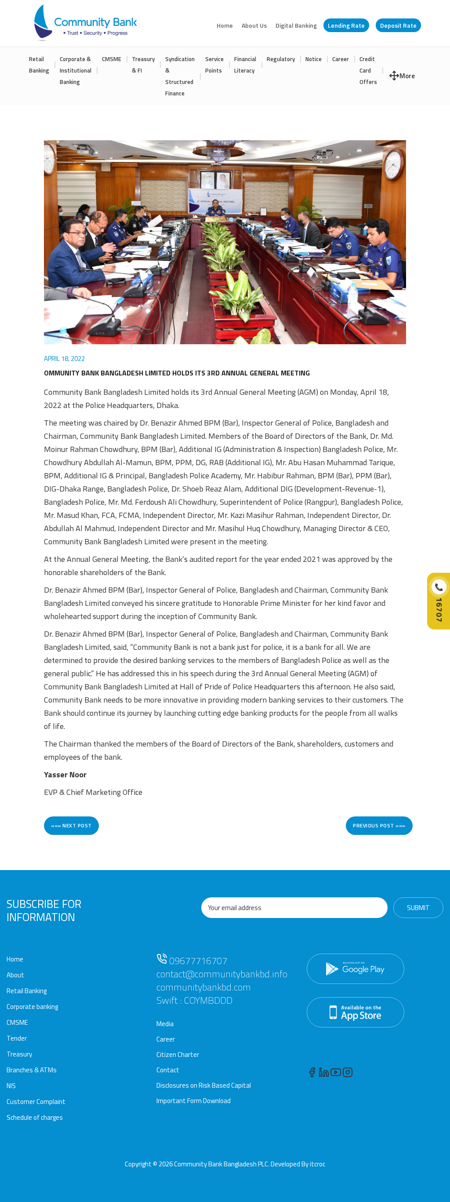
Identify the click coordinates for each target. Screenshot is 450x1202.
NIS (11, 1086)
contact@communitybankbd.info (221, 973)
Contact (167, 1070)
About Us (254, 25)
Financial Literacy (245, 65)
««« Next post (71, 825)
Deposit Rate (398, 25)
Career (340, 59)
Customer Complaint (36, 1101)
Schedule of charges (35, 1117)
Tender (17, 1038)
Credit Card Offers (368, 70)
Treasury (19, 1054)
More (407, 76)
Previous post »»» (379, 825)
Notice (313, 59)
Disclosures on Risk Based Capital (203, 1085)
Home (225, 25)
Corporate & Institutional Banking (75, 70)
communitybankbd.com (203, 987)
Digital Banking (296, 25)
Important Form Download (193, 1101)
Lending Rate (346, 25)
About (15, 975)
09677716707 (197, 960)
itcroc (317, 1164)
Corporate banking (32, 1007)
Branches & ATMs (32, 1070)
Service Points (214, 65)
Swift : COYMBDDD (194, 1000)
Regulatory (281, 59)
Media (165, 1024)
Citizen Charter (177, 1054)
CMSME (111, 59)
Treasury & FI (143, 65)
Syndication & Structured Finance (180, 76)
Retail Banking (39, 65)
